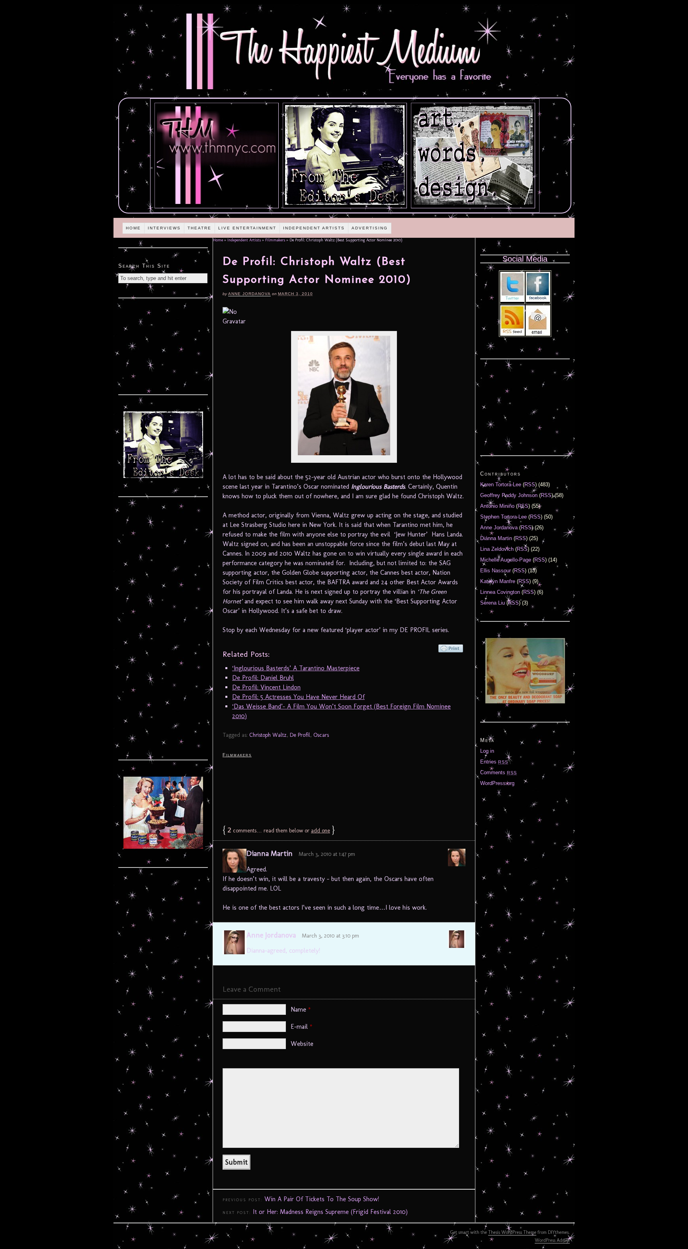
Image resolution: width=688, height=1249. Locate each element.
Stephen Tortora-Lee (503, 517)
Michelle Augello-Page (505, 560)
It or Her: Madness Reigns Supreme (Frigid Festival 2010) (330, 1212)
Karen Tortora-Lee (500, 484)
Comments (498, 772)
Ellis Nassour (495, 571)
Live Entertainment (247, 228)
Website (302, 1043)
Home (133, 228)
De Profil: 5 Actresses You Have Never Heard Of (298, 697)
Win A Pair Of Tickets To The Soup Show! (321, 1199)
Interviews (164, 228)
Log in (487, 751)
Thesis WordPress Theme (512, 1232)
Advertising (370, 228)
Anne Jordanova (249, 294)
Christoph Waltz (268, 735)
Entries (494, 762)
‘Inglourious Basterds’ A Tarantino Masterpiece (296, 668)
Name (301, 1009)
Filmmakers (275, 240)
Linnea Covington (500, 592)
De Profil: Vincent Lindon (266, 687)
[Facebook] (538, 300)
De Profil (300, 735)
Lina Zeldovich (497, 549)
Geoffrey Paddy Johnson (509, 495)
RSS (529, 484)
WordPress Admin (552, 1240)
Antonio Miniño (497, 506)
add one (320, 830)
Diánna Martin (496, 538)
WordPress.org (497, 783)
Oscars (321, 735)
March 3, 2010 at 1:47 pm (327, 854)
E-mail (302, 1026)
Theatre (199, 228)
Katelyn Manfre (497, 581)
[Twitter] (512, 300)
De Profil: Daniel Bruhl (263, 677)
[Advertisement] (344, 791)
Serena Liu (492, 603)
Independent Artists (314, 228)
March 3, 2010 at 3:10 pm (330, 935)
